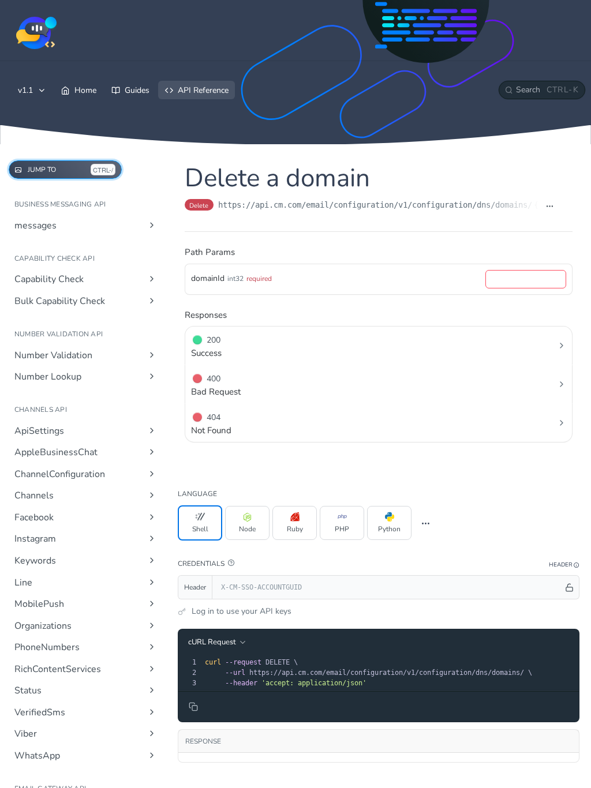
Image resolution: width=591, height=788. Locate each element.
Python (389, 529)
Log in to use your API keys (241, 611)
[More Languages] (426, 523)
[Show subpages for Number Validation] (151, 354)
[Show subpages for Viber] (151, 733)
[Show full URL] (550, 206)
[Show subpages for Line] (151, 582)
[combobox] (525, 279)
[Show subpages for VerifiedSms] (151, 711)
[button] (230, 563)
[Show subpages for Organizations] (151, 625)
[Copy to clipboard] (566, 206)
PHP (342, 529)
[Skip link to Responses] (176, 315)
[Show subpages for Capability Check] (151, 278)
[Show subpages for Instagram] (151, 538)
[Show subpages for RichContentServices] (151, 668)
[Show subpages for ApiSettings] (151, 430)
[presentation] (391, 672)
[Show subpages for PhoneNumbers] (151, 646)
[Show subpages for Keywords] (151, 560)
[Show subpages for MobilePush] (151, 603)
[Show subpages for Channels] (151, 495)
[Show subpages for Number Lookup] (151, 376)
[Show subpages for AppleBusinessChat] (151, 451)
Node (247, 529)
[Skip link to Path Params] (176, 252)
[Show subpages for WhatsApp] (151, 755)
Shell (200, 529)
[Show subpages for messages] (151, 225)
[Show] (569, 587)
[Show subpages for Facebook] (151, 516)
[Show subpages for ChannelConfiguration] (151, 473)
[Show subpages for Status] (151, 690)
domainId (208, 278)
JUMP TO (70, 169)
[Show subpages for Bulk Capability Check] (151, 300)
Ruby (295, 529)
